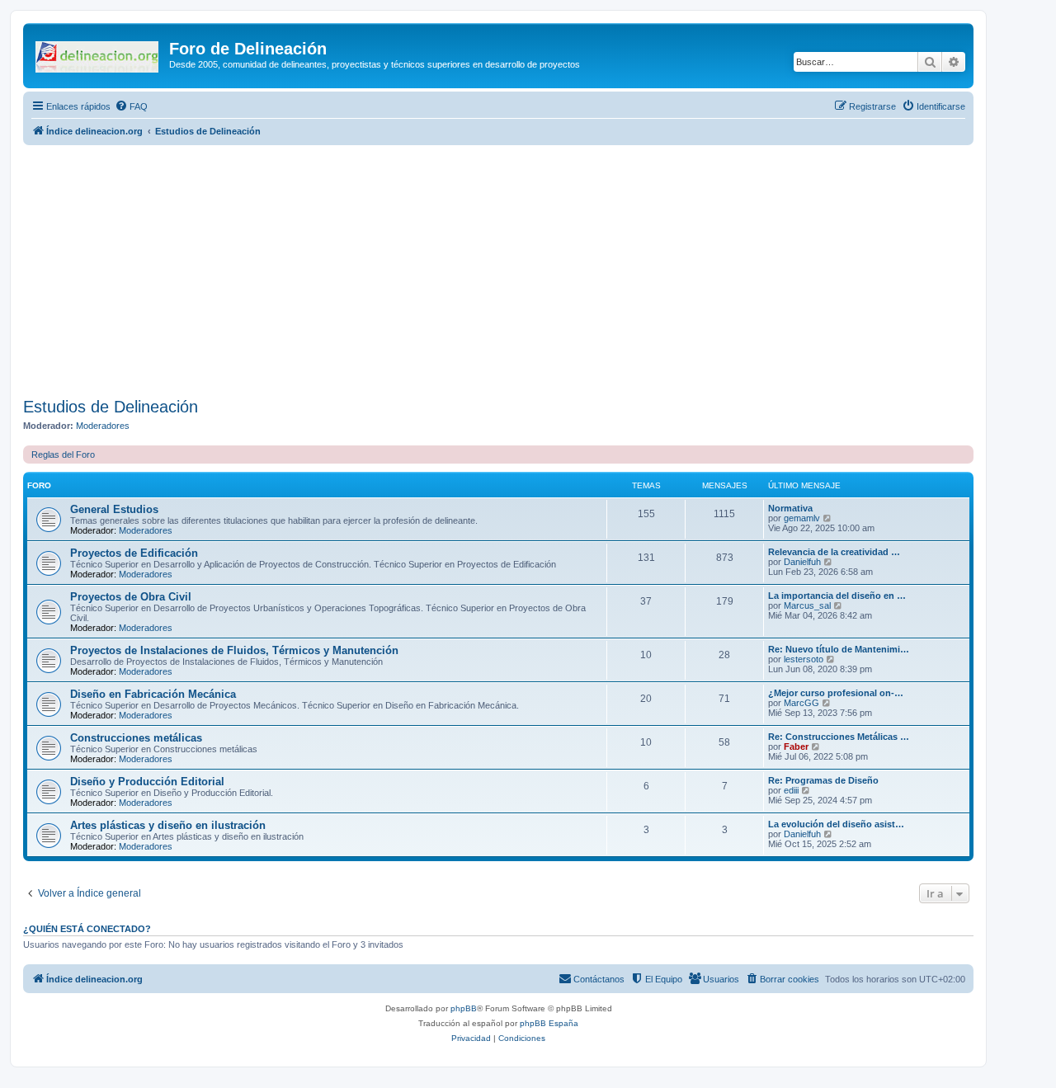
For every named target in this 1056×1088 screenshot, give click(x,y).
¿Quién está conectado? (87, 929)
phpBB (463, 1008)
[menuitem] (131, 106)
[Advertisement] (518, 268)
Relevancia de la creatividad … (834, 552)
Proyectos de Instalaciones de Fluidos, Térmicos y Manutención (234, 650)
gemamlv (802, 518)
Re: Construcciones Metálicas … (838, 737)
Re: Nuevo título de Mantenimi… (838, 649)
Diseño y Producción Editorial (147, 781)
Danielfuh (802, 562)
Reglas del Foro (63, 454)
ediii (791, 790)
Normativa (790, 508)
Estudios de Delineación (110, 407)
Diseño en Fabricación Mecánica (153, 694)
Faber (796, 746)
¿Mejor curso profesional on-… (835, 693)
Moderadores (103, 426)
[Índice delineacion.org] (98, 53)
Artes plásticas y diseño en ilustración (168, 825)
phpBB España (549, 1023)
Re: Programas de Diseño (823, 780)
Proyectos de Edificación (134, 553)
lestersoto (803, 659)
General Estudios (114, 509)
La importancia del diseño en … (837, 596)
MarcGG (801, 703)
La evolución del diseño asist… (836, 824)
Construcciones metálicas (136, 738)
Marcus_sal (807, 605)
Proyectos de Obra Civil (130, 597)
